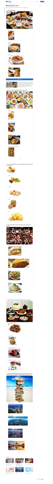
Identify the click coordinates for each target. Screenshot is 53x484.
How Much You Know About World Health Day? (9, 465)
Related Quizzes (8, 457)
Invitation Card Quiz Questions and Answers (9, 473)
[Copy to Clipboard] (4, 14)
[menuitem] (37, 1)
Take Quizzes (37, 1)
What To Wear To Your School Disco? (19, 473)
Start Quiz (20, 79)
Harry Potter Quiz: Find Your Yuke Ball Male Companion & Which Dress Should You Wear (19, 465)
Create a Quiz (42, 1)
